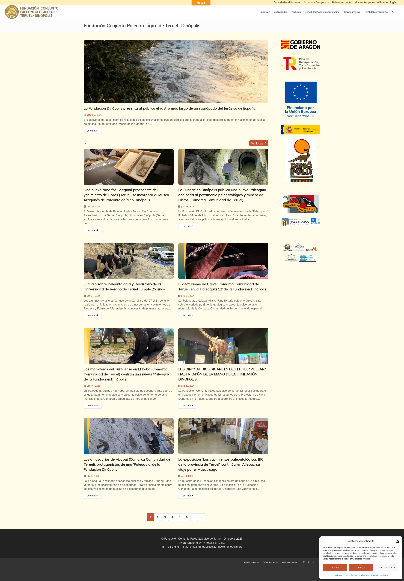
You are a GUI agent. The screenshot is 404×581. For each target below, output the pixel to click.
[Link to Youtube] (308, 562)
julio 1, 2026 (187, 476)
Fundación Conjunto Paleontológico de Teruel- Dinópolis (142, 25)
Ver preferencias (387, 567)
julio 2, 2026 (92, 476)
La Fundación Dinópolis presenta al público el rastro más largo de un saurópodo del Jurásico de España (170, 108)
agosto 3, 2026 (94, 114)
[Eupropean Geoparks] (288, 250)
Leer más (92, 130)
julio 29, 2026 (93, 206)
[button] (397, 540)
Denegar (360, 567)
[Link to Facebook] (318, 562)
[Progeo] (292, 257)
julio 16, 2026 (93, 385)
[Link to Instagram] (313, 562)
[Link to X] (303, 562)
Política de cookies (341, 575)
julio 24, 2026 (93, 295)
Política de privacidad (360, 575)
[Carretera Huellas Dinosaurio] (300, 204)
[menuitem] (287, 2)
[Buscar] (393, 12)
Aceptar (335, 567)
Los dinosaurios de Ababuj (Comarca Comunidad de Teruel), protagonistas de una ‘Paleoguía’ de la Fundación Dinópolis (127, 464)
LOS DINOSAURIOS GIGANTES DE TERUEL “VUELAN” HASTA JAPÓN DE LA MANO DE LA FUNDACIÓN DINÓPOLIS (222, 374)
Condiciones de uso (379, 575)
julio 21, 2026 (188, 295)
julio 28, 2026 (188, 206)
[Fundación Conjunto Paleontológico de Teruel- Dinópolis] (31, 12)
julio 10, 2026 (188, 385)
